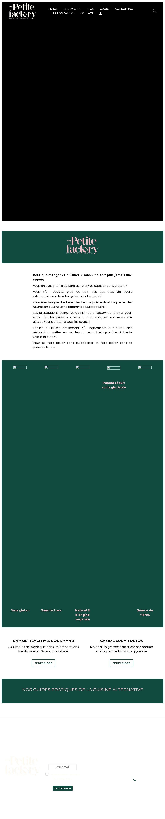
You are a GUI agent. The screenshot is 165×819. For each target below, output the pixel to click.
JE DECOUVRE (43, 663)
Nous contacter (102, 765)
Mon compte (102, 756)
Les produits (102, 751)
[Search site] (154, 11)
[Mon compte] (100, 13)
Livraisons (102, 760)
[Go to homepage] (22, 11)
